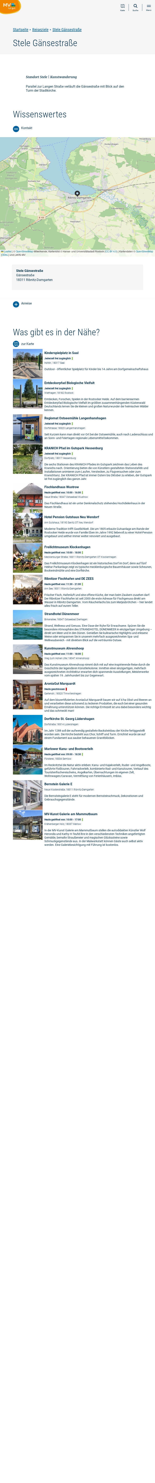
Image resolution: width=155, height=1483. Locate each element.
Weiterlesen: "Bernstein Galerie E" (84, 795)
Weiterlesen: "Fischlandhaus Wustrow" (84, 498)
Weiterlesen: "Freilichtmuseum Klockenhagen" (84, 558)
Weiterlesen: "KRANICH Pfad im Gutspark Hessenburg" (84, 463)
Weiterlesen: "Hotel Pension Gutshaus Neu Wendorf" (84, 528)
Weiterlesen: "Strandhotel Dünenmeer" (84, 627)
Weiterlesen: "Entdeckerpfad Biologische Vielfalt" (84, 396)
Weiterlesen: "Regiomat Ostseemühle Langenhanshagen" (84, 429)
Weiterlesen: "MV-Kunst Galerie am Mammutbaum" (84, 829)
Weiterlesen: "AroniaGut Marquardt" (84, 697)
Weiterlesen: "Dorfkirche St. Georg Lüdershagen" (84, 730)
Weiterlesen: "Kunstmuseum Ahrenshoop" (84, 661)
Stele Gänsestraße (67, 29)
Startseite (20, 29)
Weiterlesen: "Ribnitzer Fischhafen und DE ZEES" (84, 592)
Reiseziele (40, 29)
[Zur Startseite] (11, 8)
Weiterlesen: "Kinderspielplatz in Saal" (84, 364)
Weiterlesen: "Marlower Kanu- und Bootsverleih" (84, 762)
